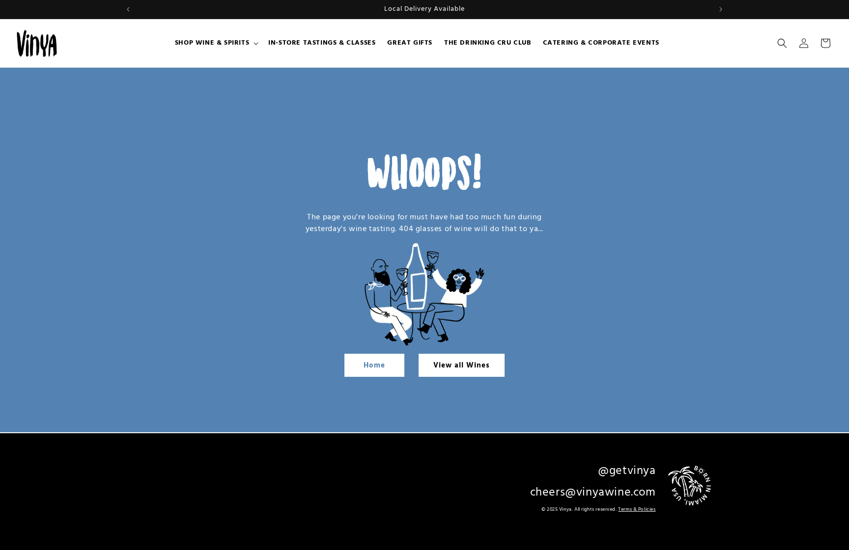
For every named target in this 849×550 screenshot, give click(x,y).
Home (374, 365)
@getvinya (626, 471)
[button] (215, 43)
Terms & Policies (636, 509)
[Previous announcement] (128, 9)
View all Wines (461, 365)
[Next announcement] (721, 9)
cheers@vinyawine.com (593, 492)
